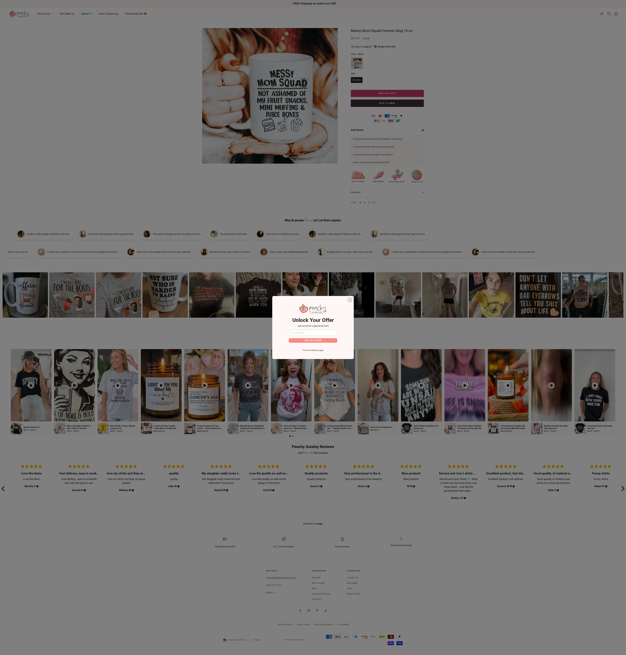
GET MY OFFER (313, 340)
